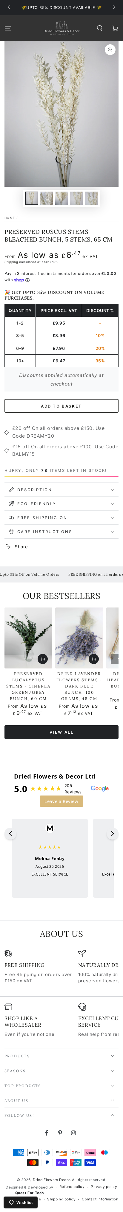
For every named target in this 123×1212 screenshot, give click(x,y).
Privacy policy (104, 1186)
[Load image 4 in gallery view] (76, 198)
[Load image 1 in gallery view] (31, 198)
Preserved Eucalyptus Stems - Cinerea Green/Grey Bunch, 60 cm (28, 686)
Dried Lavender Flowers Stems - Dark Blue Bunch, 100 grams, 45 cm (79, 686)
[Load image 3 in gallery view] (61, 198)
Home (9, 218)
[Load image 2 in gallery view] (46, 198)
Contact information (100, 1199)
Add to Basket (61, 406)
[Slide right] (113, 7)
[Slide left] (9, 7)
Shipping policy (61, 1199)
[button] (99, 28)
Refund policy (72, 1186)
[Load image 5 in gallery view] (91, 198)
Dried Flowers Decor (51, 1179)
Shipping (11, 262)
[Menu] (8, 28)
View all (62, 732)
